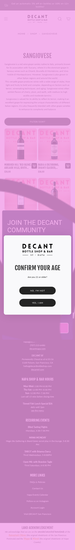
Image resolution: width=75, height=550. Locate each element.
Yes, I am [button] (37, 302)
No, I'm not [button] (37, 290)
